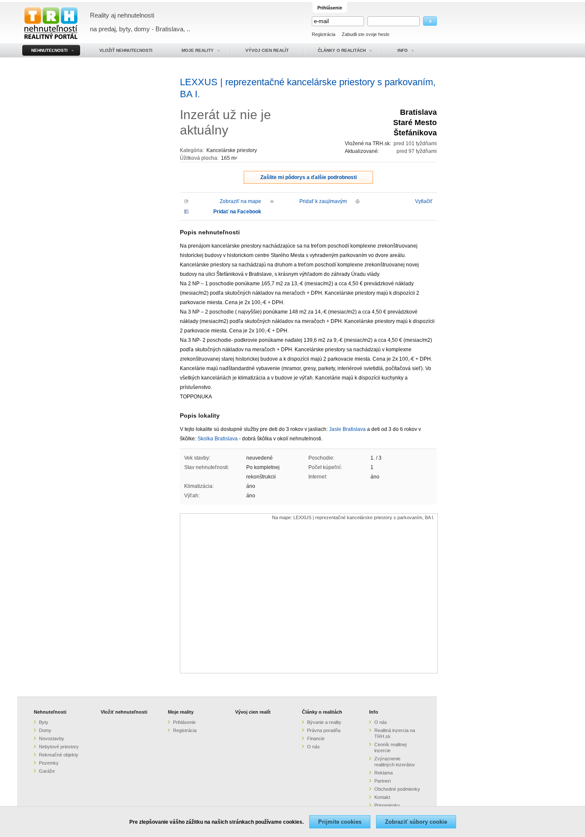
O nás (313, 746)
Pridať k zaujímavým (323, 201)
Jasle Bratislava (347, 429)
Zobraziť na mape (240, 201)
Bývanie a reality (324, 722)
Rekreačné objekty (58, 754)
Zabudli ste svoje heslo (365, 34)
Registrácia (323, 34)
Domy (45, 730)
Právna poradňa (323, 730)
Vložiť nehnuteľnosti (124, 711)
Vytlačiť (424, 201)
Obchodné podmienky (397, 789)
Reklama (383, 772)
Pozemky (49, 762)
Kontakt (382, 797)
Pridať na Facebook (237, 212)
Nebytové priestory (59, 746)
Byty (43, 722)
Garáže (47, 771)
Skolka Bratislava (217, 439)
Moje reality (181, 711)
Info (373, 711)
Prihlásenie (184, 722)
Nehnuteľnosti (50, 711)
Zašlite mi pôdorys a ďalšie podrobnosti (308, 177)
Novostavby (51, 738)
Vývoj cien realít (253, 711)
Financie (316, 738)
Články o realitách (322, 711)
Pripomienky (387, 805)
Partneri (382, 780)
